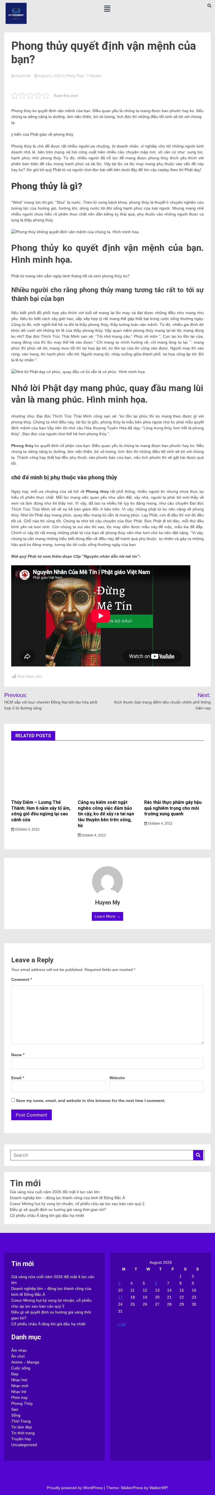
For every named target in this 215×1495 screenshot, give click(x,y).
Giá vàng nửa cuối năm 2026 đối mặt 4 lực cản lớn (55, 1192)
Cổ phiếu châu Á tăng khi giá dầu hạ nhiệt (47, 1215)
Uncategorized (24, 1444)
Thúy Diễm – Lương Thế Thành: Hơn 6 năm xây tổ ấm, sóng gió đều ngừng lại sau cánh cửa (41, 811)
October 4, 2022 (26, 829)
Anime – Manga (25, 1362)
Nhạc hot (19, 1380)
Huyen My (23, 76)
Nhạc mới (19, 1385)
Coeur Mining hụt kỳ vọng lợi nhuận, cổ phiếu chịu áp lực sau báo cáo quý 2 (77, 1203)
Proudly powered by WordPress (75, 1487)
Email (17, 1078)
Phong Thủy (75, 76)
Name (17, 1054)
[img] (107, 8)
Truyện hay (21, 1439)
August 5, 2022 (50, 76)
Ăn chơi (18, 1356)
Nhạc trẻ (18, 1391)
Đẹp (14, 1374)
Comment (21, 979)
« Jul (121, 1324)
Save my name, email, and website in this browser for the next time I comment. (90, 1100)
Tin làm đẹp (21, 1427)
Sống (15, 1415)
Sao (14, 1409)
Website (117, 1078)
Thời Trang (21, 1421)
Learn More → (107, 916)
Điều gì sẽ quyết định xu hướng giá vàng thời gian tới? (58, 1209)
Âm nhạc (19, 1350)
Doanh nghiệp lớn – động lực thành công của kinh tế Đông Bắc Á (67, 1197)
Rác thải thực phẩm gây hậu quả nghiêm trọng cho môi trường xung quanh (173, 808)
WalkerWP (158, 1487)
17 (120, 1297)
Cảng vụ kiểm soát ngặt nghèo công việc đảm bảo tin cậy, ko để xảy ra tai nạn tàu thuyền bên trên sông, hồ (106, 814)
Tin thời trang (23, 1433)
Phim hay (19, 1397)
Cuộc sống (20, 1368)
